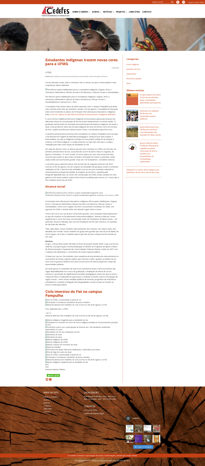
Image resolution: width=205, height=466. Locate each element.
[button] (173, 2)
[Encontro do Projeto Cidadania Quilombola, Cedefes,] (129, 439)
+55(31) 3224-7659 (196, 2)
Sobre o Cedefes (80, 12)
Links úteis (134, 12)
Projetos (120, 12)
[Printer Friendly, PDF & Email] (53, 375)
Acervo (96, 12)
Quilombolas (131, 74)
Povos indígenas (132, 64)
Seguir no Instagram (144, 447)
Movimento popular (134, 78)
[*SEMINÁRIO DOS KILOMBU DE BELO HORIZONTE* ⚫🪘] (156, 439)
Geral (128, 83)
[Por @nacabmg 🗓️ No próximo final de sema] (129, 429)
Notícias (107, 12)
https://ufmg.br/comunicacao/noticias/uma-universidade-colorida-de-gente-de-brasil (76, 76)
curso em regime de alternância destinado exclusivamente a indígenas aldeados (82, 114)
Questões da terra (133, 69)
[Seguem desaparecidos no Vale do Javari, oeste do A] (147, 429)
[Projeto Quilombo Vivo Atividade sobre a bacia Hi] (147, 439)
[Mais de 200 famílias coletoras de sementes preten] (138, 429)
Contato (146, 12)
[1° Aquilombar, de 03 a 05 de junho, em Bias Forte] (156, 429)
